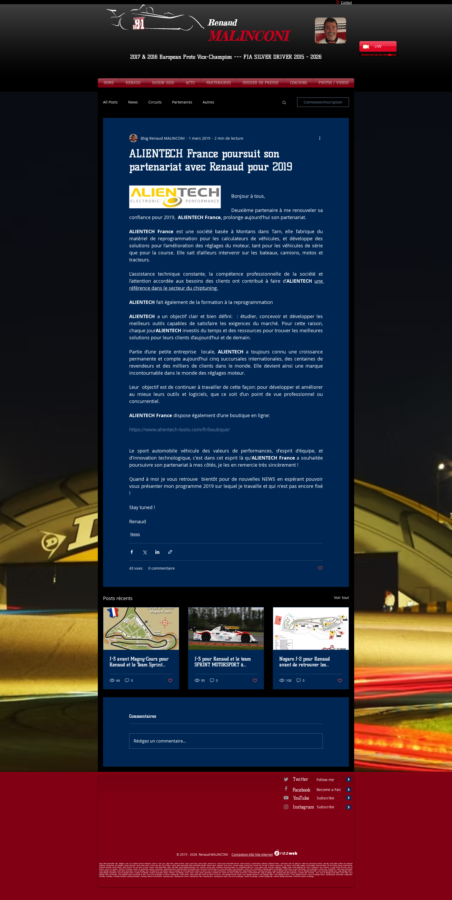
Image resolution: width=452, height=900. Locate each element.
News (133, 102)
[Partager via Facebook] (131, 551)
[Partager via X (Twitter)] (144, 551)
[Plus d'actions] (320, 138)
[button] (284, 102)
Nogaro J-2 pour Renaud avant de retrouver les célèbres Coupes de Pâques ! (307, 662)
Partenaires (182, 102)
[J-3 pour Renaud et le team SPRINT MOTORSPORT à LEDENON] (226, 628)
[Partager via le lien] (170, 551)
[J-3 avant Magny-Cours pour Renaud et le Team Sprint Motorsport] (141, 628)
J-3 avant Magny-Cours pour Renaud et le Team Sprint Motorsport (139, 662)
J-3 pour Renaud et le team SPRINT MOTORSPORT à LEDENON (223, 662)
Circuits (155, 102)
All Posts (110, 102)
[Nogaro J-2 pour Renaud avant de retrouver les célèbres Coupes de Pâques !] (311, 628)
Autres (208, 102)
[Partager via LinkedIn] (157, 551)
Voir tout (341, 597)
